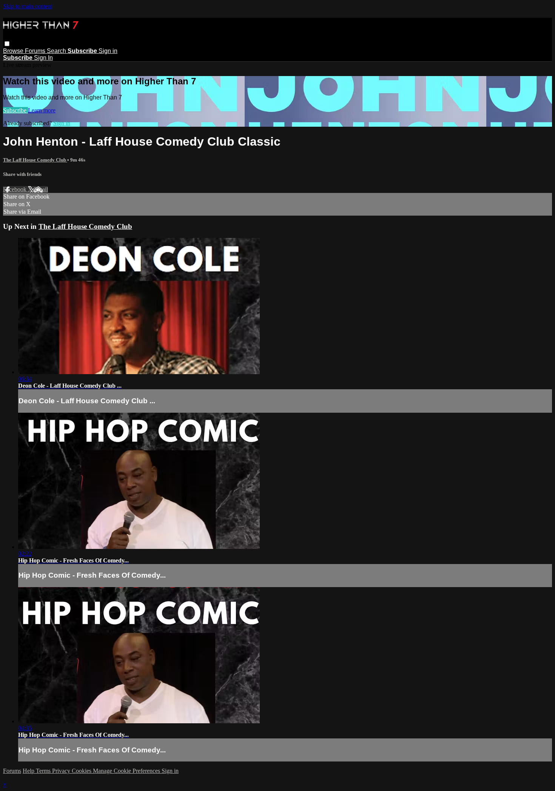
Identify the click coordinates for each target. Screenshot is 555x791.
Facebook (15, 189)
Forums (36, 51)
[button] (7, 43)
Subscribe (15, 110)
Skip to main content (27, 6)
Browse (14, 51)
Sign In (43, 57)
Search (57, 51)
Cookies (82, 771)
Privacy (62, 771)
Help (29, 771)
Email (41, 189)
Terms (44, 771)
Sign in (108, 51)
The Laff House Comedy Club (35, 160)
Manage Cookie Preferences (127, 771)
